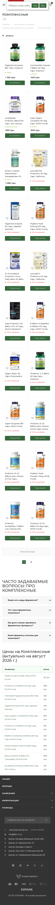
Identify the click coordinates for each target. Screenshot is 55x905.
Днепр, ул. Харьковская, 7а (21, 843)
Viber (35, 865)
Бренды (7, 786)
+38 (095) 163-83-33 (18, 830)
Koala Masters (30, 876)
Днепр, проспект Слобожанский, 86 (26, 851)
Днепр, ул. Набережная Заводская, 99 (27, 855)
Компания (8, 793)
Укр (35, 5)
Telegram (28, 865)
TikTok (42, 865)
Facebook (13, 865)
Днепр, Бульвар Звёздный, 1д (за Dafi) (26, 839)
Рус (43, 5)
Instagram (20, 865)
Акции (6, 779)
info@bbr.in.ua (15, 834)
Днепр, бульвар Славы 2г (20, 847)
